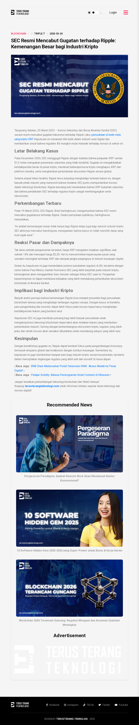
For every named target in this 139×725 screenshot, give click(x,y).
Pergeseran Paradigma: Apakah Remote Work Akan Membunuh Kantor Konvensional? (69, 478)
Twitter (106, 705)
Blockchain (18, 33)
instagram (72, 705)
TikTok (90, 705)
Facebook (54, 705)
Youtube (123, 705)
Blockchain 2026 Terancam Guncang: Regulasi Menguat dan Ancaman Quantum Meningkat (69, 622)
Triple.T (39, 33)
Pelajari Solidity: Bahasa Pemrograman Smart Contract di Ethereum (70, 375)
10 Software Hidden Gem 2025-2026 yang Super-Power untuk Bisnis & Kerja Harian (69, 550)
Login (113, 12)
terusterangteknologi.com (42, 386)
